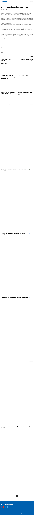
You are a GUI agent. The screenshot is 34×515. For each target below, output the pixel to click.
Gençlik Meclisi (29, 513)
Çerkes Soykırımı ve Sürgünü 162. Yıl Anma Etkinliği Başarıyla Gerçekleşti (13, 426)
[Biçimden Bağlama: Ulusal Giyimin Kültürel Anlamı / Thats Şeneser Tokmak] (31, 200)
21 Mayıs (32, 513)
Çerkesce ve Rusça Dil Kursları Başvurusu (24, 76)
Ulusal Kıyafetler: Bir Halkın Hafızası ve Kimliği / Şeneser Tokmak (12, 361)
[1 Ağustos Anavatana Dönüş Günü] (25, 86)
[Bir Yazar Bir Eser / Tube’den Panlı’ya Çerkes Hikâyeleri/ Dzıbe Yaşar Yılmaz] (31, 264)
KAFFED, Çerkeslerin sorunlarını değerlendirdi (6, 60)
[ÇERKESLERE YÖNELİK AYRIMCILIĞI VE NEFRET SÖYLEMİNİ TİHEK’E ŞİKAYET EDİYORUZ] (31, 328)
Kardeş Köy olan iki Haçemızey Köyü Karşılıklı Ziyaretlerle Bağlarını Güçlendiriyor (8, 94)
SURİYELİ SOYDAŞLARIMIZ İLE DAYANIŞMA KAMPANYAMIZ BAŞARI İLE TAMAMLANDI (8, 77)
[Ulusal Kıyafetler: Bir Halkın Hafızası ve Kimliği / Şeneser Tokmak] (31, 393)
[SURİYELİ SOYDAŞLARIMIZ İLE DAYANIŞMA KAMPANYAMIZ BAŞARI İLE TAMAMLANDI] (8, 69)
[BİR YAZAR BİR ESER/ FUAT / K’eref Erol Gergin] (31, 136)
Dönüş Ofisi (21, 513)
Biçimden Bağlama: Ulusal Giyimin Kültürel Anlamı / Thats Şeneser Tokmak (13, 169)
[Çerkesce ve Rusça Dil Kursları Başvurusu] (25, 69)
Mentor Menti (25, 513)
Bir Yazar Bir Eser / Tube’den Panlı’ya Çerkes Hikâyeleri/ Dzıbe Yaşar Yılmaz (13, 233)
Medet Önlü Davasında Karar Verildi (27, 60)
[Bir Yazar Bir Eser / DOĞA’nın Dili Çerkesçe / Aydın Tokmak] (17, 499)
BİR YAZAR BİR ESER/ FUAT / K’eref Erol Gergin (8, 104)
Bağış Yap (18, 513)
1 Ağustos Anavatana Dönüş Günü (25, 92)
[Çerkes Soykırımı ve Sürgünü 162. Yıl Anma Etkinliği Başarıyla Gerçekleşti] (31, 457)
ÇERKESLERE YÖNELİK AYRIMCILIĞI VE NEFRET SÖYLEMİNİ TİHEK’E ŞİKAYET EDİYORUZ (14, 297)
